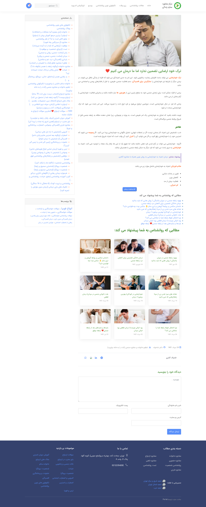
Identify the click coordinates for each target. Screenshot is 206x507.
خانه (149, 5)
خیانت (70, 468)
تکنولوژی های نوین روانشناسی (58, 25)
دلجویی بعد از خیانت (48, 212)
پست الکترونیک (122, 405)
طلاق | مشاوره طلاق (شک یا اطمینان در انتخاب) (48, 62)
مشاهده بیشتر (129, 189)
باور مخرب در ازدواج (65, 459)
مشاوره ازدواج (150, 456)
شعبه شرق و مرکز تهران (153, 480)
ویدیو (90, 5)
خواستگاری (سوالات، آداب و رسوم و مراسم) (53, 107)
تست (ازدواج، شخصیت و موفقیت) (53, 49)
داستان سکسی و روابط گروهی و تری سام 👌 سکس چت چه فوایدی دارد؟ (152, 206)
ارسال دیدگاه (174, 431)
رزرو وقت (122, 5)
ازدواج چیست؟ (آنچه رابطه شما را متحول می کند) (50, 97)
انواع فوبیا (66, 209)
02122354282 (118, 465)
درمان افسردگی (47, 219)
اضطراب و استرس (66, 482)
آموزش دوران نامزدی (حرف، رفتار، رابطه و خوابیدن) (50, 118)
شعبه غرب (158, 487)
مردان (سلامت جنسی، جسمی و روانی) (52, 56)
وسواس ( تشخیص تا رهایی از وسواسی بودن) (49, 152)
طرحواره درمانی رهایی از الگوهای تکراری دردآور (49, 173)
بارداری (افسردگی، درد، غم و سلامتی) (52, 59)
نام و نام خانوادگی (174, 405)
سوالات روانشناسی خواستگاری (62, 215)
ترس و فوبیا (68, 490)
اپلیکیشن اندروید (78, 5)
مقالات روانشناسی (137, 5)
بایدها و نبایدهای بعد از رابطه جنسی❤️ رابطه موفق (161, 223)
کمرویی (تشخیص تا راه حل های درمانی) (51, 131)
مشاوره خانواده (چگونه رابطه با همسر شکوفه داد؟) (50, 66)
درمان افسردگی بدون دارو (63, 219)
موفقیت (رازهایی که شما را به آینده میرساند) (50, 45)
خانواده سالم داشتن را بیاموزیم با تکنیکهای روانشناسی (49, 83)
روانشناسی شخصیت (173, 465)
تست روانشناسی (149, 465)
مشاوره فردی (176, 469)
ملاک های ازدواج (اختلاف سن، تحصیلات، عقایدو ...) (49, 100)
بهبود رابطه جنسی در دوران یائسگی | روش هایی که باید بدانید (156, 200)
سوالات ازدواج (67, 454)
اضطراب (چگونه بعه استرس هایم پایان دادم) (49, 135)
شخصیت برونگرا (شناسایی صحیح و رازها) (50, 166)
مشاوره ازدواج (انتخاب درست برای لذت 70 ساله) (51, 93)
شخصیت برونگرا (67, 473)
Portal (165, 499)
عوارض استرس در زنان (45, 222)
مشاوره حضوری (175, 460)
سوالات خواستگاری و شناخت (47, 208)
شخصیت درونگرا (42, 468)
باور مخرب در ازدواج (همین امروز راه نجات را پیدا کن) (49, 121)
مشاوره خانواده (175, 456)
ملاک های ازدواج (42, 459)
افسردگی (45, 478)
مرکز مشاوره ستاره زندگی (167, 5)
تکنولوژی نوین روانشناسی (106, 5)
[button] (29, 5)
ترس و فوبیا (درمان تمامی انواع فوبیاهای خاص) (48, 149)
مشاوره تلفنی (151, 460)
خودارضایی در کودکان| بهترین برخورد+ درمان (163, 212)
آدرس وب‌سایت (175, 417)
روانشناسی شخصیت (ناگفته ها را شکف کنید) (52, 162)
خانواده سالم (44, 464)
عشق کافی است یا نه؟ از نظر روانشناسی (51, 38)
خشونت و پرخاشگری (41, 473)
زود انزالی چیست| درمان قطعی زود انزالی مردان (162, 220)
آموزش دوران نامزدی (41, 454)
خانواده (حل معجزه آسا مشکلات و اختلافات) (50, 31)
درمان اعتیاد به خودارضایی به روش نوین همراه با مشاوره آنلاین (143, 156)
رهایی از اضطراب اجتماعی (63, 222)
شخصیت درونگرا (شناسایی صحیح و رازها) (50, 169)
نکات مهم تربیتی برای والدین (40, 215)
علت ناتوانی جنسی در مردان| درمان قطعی (164, 214)
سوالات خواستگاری (64, 212)
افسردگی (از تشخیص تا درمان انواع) (53, 138)
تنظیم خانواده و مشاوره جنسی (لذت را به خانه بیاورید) (127, 347)
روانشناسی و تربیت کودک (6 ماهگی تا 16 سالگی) (50, 183)
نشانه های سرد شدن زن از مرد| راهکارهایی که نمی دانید (159, 209)
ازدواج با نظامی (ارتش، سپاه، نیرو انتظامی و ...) (48, 104)
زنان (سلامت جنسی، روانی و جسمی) (53, 52)
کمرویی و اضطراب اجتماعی (62, 478)
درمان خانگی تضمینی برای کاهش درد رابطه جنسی (161, 203)
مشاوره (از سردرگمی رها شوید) (55, 42)
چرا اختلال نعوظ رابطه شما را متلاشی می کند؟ (163, 217)
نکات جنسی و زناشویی (64, 464)
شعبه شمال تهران (155, 484)
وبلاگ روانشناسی (63, 28)
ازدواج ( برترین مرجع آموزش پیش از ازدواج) (50, 35)
